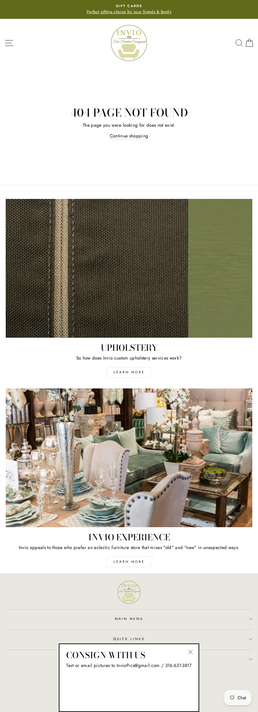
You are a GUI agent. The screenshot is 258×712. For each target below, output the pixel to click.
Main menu (129, 618)
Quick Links (129, 638)
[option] (129, 9)
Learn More (129, 372)
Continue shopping (129, 135)
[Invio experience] (129, 457)
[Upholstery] (129, 268)
